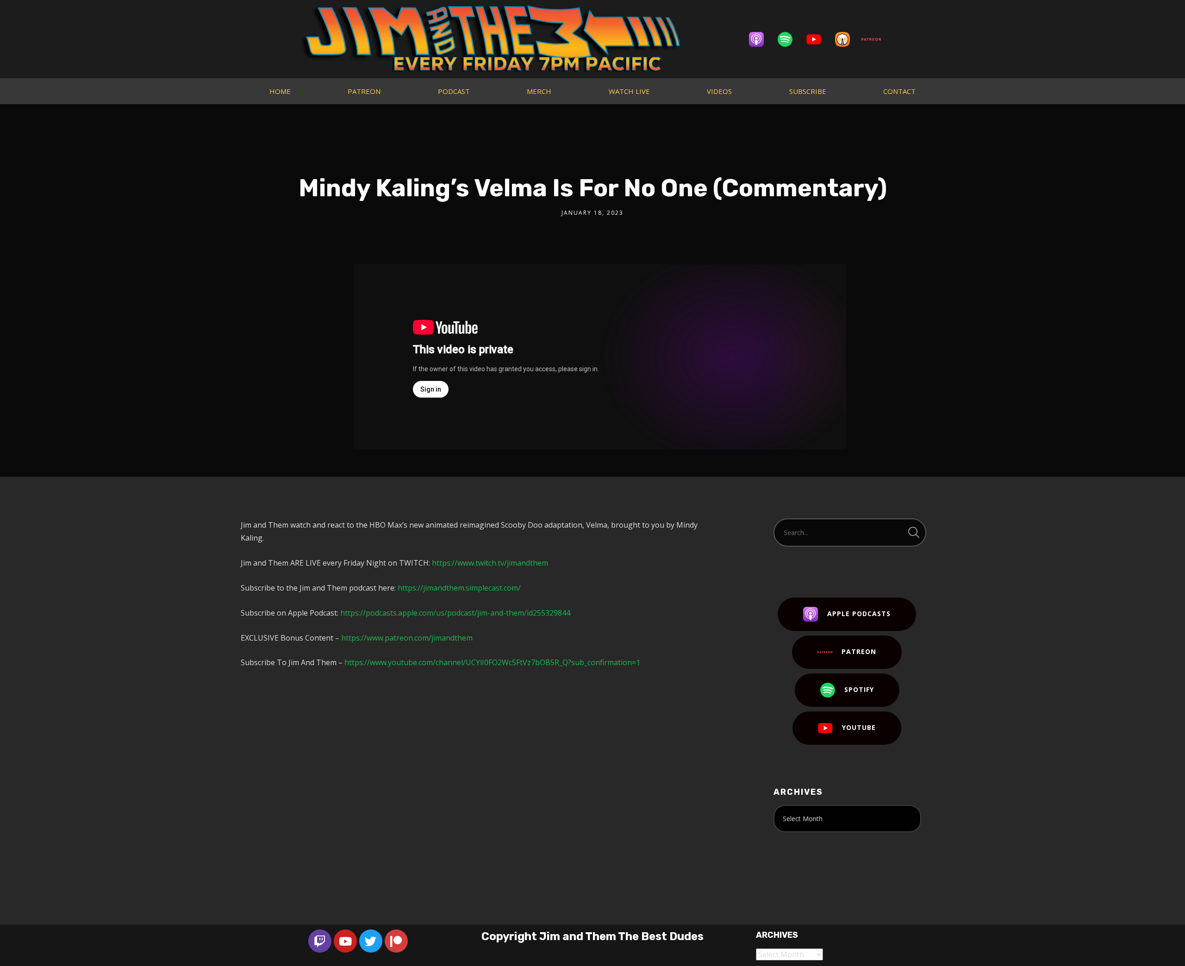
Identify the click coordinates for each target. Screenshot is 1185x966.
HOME (280, 91)
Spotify (859, 689)
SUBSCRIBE (807, 91)
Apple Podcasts (859, 613)
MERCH (539, 91)
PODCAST (454, 91)
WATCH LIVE (629, 91)
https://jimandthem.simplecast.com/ (459, 588)
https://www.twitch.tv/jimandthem (490, 563)
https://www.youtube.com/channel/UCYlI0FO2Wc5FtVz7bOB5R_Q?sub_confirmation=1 (492, 662)
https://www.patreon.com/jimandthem (407, 638)
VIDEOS (719, 91)
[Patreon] (875, 39)
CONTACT (899, 91)
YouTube (859, 727)
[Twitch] (319, 941)
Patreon (859, 651)
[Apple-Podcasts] (761, 39)
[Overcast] (847, 39)
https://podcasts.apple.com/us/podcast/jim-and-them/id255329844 (455, 613)
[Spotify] (789, 39)
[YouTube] (818, 39)
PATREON (364, 91)
